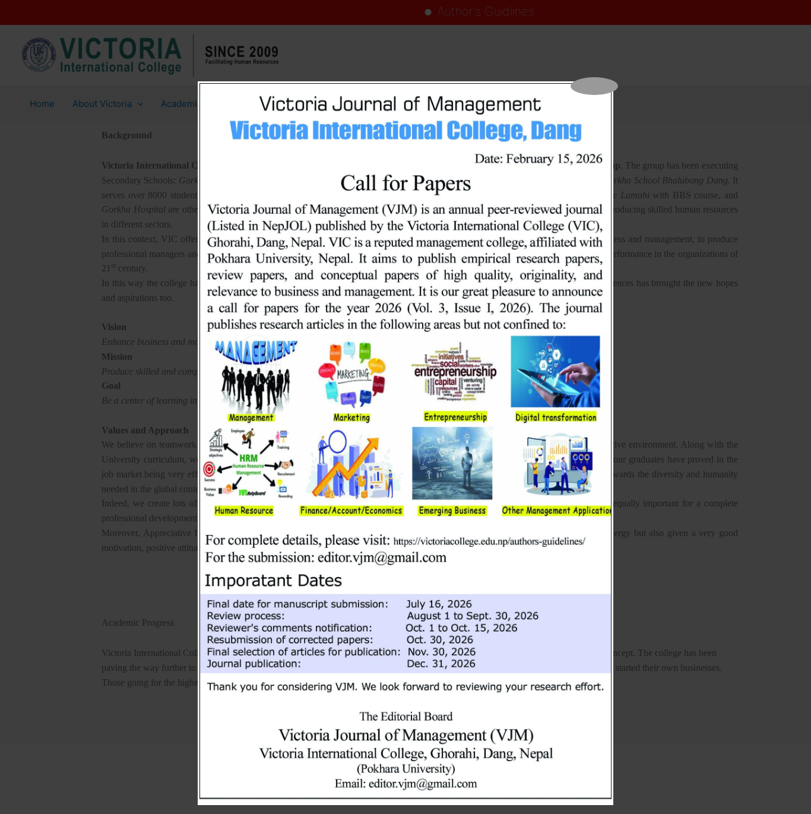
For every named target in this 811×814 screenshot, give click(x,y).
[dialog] (405, 443)
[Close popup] (594, 86)
